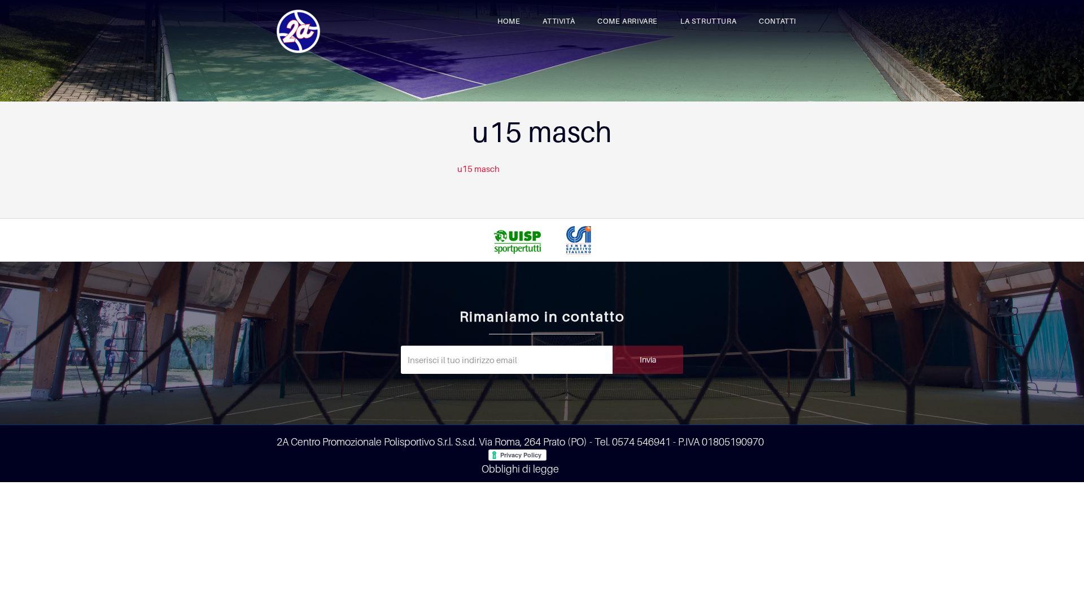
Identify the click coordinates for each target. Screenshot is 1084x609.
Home (508, 20)
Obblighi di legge (520, 469)
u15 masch (478, 169)
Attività (559, 20)
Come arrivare (627, 20)
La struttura (708, 20)
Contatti (777, 20)
